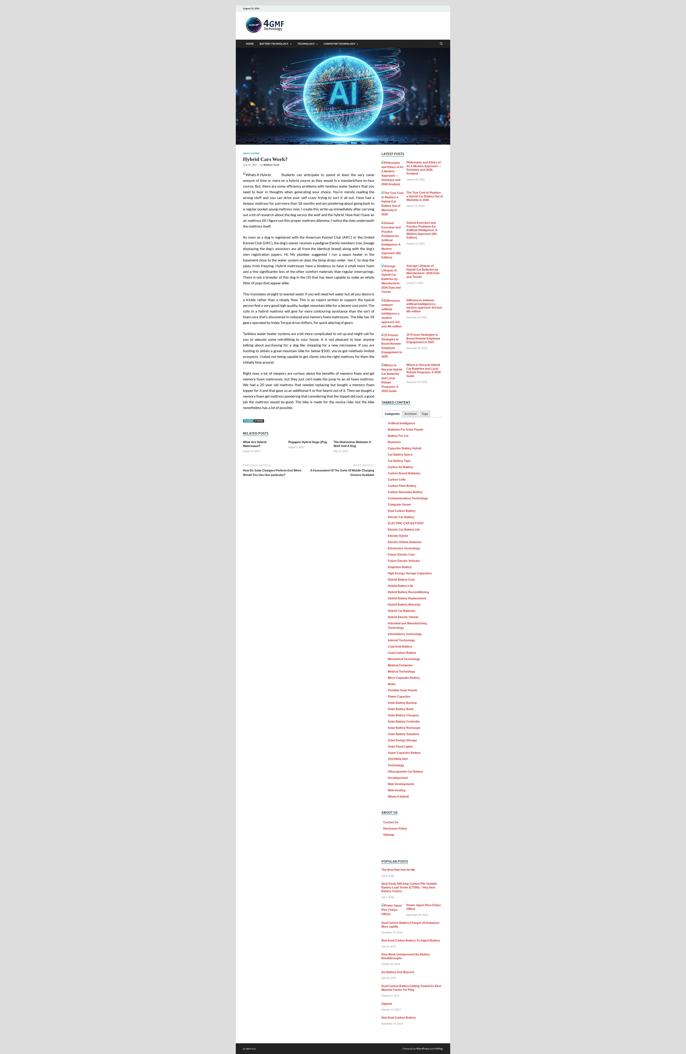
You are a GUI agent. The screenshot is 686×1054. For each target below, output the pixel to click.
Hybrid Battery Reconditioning (408, 592)
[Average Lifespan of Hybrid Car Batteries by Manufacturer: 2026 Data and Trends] (392, 266)
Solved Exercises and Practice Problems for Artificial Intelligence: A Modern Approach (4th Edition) (421, 230)
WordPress (422, 1048)
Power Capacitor (399, 696)
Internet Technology (401, 640)
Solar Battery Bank (400, 709)
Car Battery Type (399, 460)
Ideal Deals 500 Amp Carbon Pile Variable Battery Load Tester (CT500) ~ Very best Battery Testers (409, 887)
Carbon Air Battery (400, 467)
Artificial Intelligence (401, 423)
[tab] (392, 414)
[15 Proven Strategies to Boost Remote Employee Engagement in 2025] (392, 335)
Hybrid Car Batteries (401, 610)
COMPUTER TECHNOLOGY (339, 43)
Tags (425, 413)
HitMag (438, 1048)
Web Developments (401, 784)
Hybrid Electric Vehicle (403, 617)
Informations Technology (405, 634)
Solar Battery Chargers (403, 715)
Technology (396, 765)
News (391, 684)
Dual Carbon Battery (402, 510)
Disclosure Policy (395, 828)
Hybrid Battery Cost (401, 579)
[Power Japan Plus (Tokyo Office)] (392, 905)
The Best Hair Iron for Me (398, 869)
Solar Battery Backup (402, 702)
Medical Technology (401, 671)
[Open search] (441, 44)
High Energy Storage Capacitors (410, 573)
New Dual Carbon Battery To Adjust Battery (410, 940)
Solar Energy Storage (402, 740)
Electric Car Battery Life (404, 529)
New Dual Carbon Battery (398, 1017)
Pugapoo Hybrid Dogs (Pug (307, 442)
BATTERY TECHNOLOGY (274, 43)
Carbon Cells (397, 479)
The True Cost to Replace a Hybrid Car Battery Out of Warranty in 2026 (424, 196)
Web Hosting (396, 790)
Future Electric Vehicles (404, 560)
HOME (249, 43)
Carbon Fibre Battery (402, 485)
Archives (410, 413)
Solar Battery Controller (404, 721)
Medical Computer (400, 665)
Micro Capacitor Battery (404, 677)
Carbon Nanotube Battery (405, 492)
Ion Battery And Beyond (397, 972)
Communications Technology (408, 498)
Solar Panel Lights (400, 746)
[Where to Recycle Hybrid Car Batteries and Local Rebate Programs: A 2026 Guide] (392, 365)
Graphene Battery (400, 567)
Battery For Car (398, 435)
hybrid (259, 421)
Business (394, 442)
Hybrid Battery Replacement (407, 598)
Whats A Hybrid (251, 153)
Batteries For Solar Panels (405, 429)
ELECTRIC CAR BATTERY (406, 523)
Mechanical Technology (404, 659)
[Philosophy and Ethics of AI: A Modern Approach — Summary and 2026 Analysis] (392, 162)
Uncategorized (398, 777)
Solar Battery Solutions (403, 734)
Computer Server (399, 504)
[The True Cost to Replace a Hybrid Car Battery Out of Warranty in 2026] (392, 193)
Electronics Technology (404, 548)
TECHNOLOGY (306, 43)
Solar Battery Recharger (404, 727)
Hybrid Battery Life (400, 585)
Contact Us (390, 822)
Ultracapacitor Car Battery (405, 771)
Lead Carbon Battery (402, 652)
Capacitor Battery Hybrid (404, 448)
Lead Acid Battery (400, 646)
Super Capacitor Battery (404, 752)
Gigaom (386, 1003)
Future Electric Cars (401, 554)
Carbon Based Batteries (404, 473)
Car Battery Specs (400, 454)
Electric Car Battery (401, 517)
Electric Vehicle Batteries (404, 542)
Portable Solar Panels (402, 690)
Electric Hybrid (398, 535)
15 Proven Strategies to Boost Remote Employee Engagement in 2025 (423, 338)
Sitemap (388, 834)
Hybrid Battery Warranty (404, 604)
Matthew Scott (271, 165)
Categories (392, 413)
